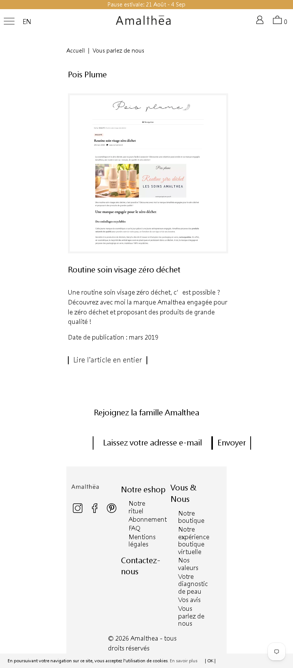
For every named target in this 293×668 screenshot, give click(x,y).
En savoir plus (183, 660)
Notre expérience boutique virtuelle (193, 540)
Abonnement (148, 519)
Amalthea (144, 638)
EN (27, 21)
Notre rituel (137, 507)
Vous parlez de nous (191, 615)
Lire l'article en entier (107, 359)
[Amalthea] (143, 23)
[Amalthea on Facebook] (95, 511)
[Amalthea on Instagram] (78, 511)
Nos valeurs (188, 564)
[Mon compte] (261, 23)
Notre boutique (191, 517)
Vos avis (189, 600)
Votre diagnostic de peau (193, 583)
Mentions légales (142, 540)
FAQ (134, 528)
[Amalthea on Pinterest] (111, 511)
